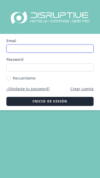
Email (11, 40)
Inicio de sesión (50, 101)
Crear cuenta (82, 88)
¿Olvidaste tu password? (28, 88)
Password (14, 59)
